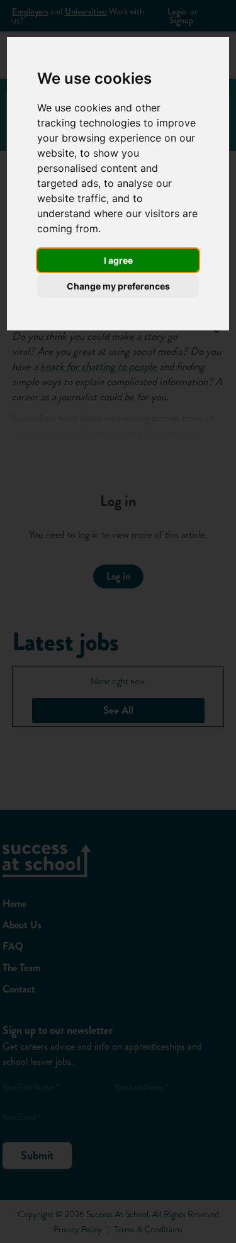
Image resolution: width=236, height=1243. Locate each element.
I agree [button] (118, 260)
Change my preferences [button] (118, 286)
